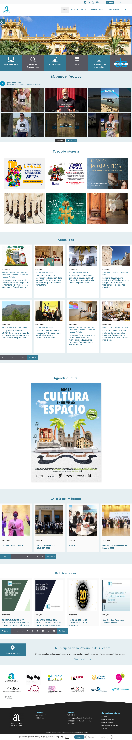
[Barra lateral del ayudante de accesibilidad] (2, 21)
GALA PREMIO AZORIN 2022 (14, 545)
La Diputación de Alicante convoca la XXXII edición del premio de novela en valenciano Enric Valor (48, 334)
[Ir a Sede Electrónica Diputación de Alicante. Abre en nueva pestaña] (11, 63)
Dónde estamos (13, 653)
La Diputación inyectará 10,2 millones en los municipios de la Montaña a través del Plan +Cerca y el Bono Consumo (15, 283)
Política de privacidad (107, 719)
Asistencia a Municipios (10, 272)
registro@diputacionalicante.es (82, 718)
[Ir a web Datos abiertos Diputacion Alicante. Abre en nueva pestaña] (121, 63)
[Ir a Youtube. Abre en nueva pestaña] (97, 2)
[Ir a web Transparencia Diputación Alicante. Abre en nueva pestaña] (33, 63)
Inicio (65, 10)
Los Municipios (96, 10)
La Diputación (77, 10)
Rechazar (91, 737)
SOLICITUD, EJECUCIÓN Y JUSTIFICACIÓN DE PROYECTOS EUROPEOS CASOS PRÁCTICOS (15, 622)
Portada (12, 277)
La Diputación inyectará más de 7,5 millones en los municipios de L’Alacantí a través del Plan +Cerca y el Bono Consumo (82, 340)
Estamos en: (40, 712)
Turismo (85, 272)
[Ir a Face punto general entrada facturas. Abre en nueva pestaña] (77, 63)
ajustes (67, 738)
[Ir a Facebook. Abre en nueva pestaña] (85, 2)
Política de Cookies (107, 722)
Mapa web (104, 728)
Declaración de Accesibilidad (110, 725)
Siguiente (32, 357)
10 (43, 631)
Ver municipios (82, 659)
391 (23, 357)
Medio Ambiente (8, 327)
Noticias (5, 277)
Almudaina (106, 272)
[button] (126, 10)
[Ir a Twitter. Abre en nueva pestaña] (89, 2)
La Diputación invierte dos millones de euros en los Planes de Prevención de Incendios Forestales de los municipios (115, 335)
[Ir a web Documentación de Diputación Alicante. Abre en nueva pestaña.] (55, 63)
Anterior (5, 556)
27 (54, 631)
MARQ (119, 272)
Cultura (38, 272)
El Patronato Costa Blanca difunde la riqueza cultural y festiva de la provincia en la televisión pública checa (81, 279)
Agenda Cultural (66, 378)
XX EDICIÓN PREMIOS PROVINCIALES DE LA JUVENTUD (78, 622)
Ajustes (103, 737)
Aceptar (79, 737)
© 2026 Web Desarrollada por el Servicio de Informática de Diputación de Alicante (66, 732)
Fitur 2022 (73, 545)
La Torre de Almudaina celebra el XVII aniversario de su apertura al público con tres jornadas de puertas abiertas (115, 282)
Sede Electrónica (114, 10)
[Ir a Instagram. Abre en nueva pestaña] (93, 2)
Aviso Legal (104, 716)
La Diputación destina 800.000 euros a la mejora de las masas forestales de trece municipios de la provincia (15, 334)
